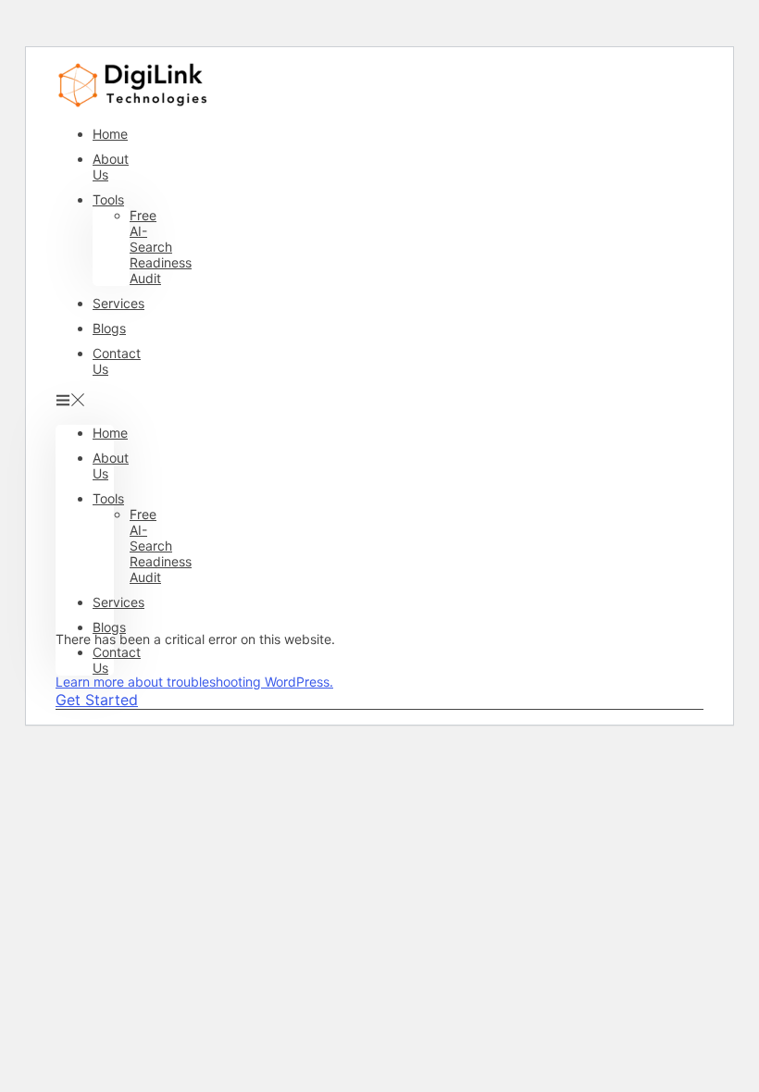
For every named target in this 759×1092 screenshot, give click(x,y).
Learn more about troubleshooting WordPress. (194, 681)
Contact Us (117, 361)
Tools (108, 199)
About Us (111, 166)
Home (110, 134)
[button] (85, 400)
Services (118, 303)
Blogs (109, 328)
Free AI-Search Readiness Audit (161, 246)
